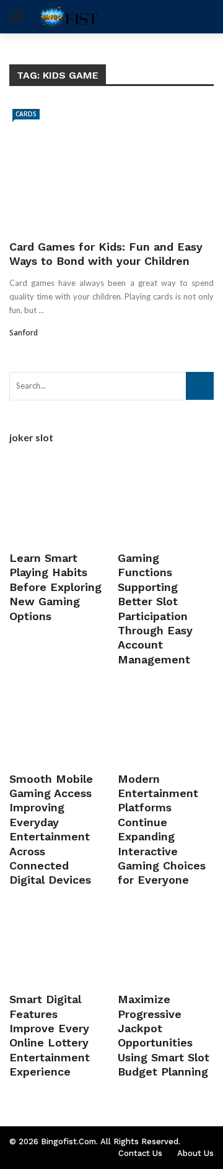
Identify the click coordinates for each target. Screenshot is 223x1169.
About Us (195, 1153)
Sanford (23, 332)
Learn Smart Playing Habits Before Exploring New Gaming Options (55, 587)
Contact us (140, 1153)
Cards (26, 114)
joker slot (31, 437)
